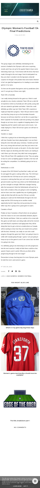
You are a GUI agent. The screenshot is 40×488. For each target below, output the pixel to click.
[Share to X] (12, 271)
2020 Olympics (12, 276)
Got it (25, 486)
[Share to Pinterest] (16, 271)
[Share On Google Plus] (19, 271)
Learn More (17, 486)
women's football (24, 276)
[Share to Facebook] (8, 271)
